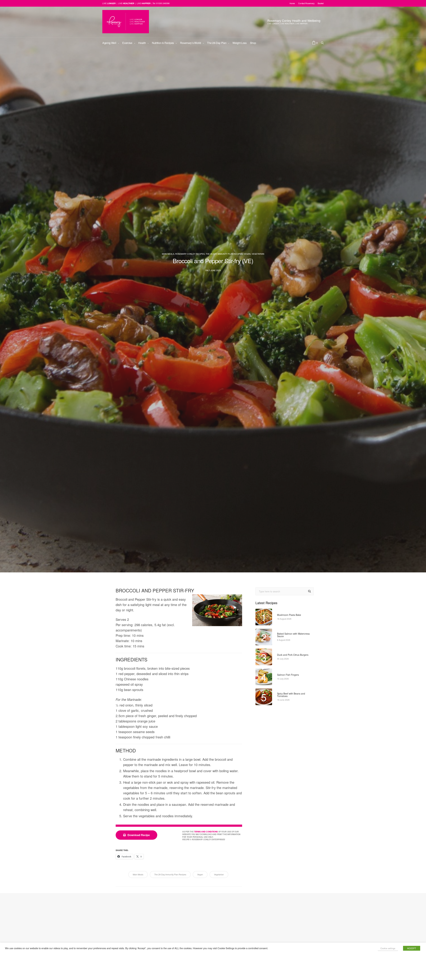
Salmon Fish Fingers (288, 675)
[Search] (309, 591)
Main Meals (168, 254)
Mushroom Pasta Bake (289, 615)
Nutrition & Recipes (163, 43)
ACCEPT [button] (411, 948)
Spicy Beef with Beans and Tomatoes (291, 694)
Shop (253, 43)
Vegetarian (258, 254)
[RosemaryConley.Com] (125, 21)
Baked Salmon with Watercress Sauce (293, 635)
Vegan (247, 254)
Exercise (127, 43)
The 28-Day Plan (216, 43)
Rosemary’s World (190, 43)
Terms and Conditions (206, 831)
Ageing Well (109, 43)
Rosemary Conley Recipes (190, 254)
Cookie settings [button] (387, 948)
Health (142, 43)
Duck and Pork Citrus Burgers (292, 655)
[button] (136, 835)
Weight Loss (239, 43)
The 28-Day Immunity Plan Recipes (224, 254)
